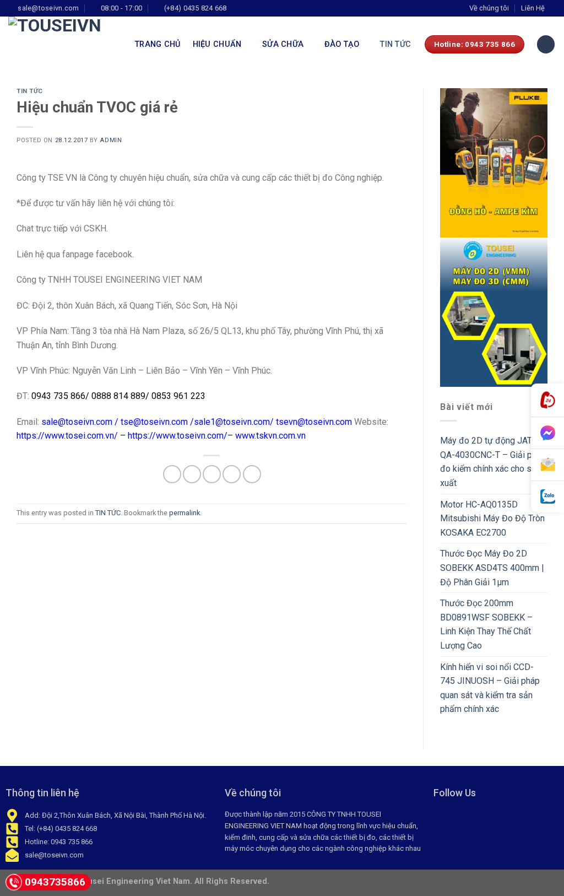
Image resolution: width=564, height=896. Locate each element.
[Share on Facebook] (172, 474)
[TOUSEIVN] (63, 44)
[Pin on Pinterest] (232, 474)
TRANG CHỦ (158, 44)
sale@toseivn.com (76, 422)
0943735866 (55, 882)
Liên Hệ (533, 8)
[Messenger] (547, 433)
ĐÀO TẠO (342, 44)
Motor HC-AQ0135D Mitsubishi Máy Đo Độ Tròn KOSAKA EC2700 (492, 518)
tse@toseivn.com (154, 422)
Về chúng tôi (489, 8)
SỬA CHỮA (282, 44)
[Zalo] (547, 496)
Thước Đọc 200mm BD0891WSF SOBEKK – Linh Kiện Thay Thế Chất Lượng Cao (486, 624)
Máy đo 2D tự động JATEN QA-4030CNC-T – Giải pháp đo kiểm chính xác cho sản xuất (493, 461)
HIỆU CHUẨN (217, 44)
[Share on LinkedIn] (252, 474)
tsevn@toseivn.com (314, 422)
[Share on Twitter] (192, 474)
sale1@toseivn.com (232, 422)
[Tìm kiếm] (546, 44)
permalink (184, 513)
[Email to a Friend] (212, 474)
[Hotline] (547, 400)
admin (111, 140)
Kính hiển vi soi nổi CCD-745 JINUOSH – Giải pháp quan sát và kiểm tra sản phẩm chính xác (490, 688)
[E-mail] (547, 465)
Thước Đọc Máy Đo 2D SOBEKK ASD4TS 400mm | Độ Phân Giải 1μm (492, 567)
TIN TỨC (395, 44)
